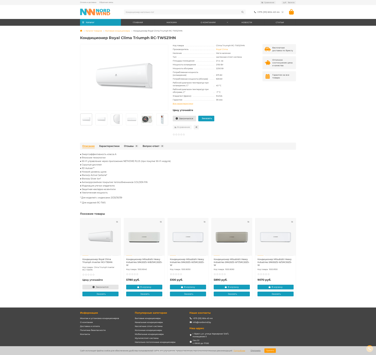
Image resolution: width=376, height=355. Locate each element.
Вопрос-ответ (153, 146)
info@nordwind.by (202, 322)
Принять (270, 350)
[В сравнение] (117, 222)
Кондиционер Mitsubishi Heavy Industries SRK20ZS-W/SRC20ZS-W (187, 262)
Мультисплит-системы (147, 338)
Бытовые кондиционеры (117, 31)
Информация (89, 312)
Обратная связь (106, 2)
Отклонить (256, 350)
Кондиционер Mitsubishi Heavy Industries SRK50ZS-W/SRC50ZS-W (274, 262)
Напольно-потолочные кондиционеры (155, 342)
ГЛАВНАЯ (138, 22)
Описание (88, 146)
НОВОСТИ (246, 22)
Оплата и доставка (88, 2)
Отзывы (130, 146)
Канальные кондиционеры (149, 322)
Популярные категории (151, 312)
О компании (86, 322)
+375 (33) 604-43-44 (268, 12)
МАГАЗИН (172, 22)
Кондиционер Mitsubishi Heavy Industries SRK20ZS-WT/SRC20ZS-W (231, 262)
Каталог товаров (94, 31)
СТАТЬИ (280, 22)
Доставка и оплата (90, 326)
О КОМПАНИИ (208, 22)
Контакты (85, 334)
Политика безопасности (93, 330)
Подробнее (239, 350)
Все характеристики (183, 103)
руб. (288, 2)
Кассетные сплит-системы (149, 326)
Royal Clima (222, 49)
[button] (80, 119)
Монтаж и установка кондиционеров (99, 318)
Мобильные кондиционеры (149, 334)
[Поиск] (242, 12)
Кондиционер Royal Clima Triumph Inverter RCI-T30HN (97, 261)
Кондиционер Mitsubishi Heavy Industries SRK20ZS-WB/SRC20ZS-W (144, 262)
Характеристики (109, 146)
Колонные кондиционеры (148, 330)
